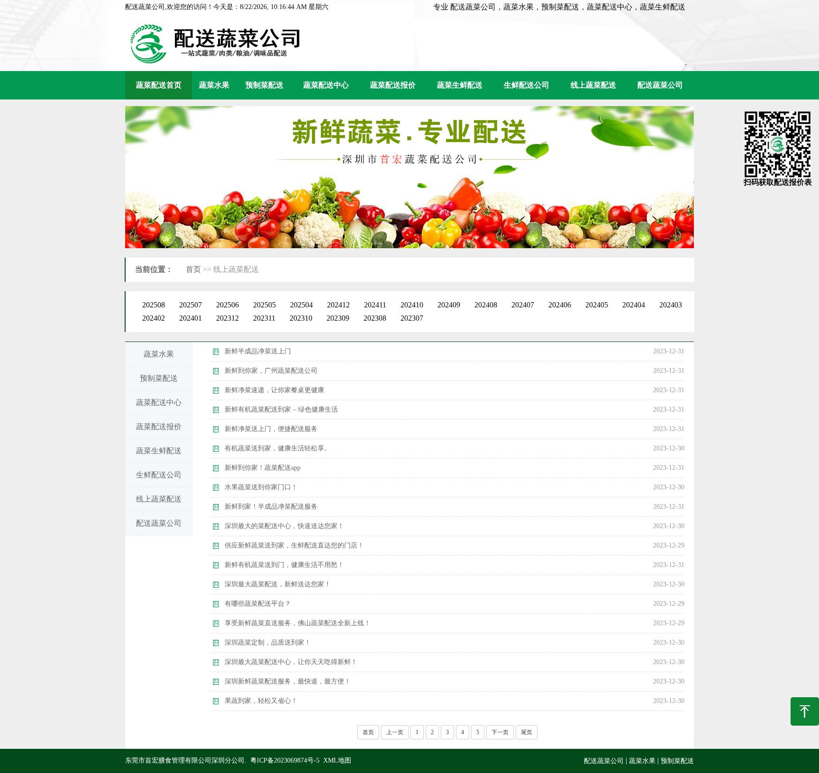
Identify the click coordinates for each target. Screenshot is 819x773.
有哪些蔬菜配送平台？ (258, 603)
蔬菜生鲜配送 (459, 85)
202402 (153, 318)
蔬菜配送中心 (326, 85)
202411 (375, 305)
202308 (375, 318)
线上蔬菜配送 (593, 85)
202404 (633, 305)
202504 (301, 305)
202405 (596, 305)
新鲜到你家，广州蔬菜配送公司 (271, 370)
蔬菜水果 (214, 85)
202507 (190, 305)
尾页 (526, 732)
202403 (670, 305)
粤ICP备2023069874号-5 (284, 760)
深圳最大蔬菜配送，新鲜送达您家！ (278, 584)
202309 (338, 318)
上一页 (394, 732)
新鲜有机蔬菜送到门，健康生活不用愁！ (284, 564)
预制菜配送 (264, 85)
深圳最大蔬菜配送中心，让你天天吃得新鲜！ (291, 661)
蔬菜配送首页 (159, 85)
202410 (411, 305)
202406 (559, 305)
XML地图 (337, 760)
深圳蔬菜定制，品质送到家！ (268, 642)
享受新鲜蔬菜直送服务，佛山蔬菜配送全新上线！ (298, 623)
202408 (485, 305)
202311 (264, 318)
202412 (338, 305)
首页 (193, 269)
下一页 (500, 732)
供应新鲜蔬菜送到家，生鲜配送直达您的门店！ (294, 545)
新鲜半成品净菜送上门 (258, 351)
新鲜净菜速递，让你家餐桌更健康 (274, 390)
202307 (411, 318)
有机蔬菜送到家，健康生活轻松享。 (278, 448)
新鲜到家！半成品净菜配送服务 (271, 506)
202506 (227, 305)
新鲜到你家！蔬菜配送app (262, 467)
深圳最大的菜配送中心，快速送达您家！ (284, 526)
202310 (301, 318)
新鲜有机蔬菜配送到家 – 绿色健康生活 (281, 409)
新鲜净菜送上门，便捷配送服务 (271, 428)
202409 (448, 305)
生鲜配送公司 (526, 85)
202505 (264, 305)
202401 (190, 318)
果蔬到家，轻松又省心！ (261, 700)
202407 (522, 305)
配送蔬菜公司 (660, 85)
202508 (153, 305)
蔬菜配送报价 (393, 85)
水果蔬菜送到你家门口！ (261, 487)
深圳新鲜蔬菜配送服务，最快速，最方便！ (288, 681)
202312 (227, 318)
